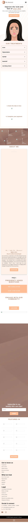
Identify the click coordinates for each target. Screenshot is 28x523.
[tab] (14, 287)
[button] (26, 2)
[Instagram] (5, 512)
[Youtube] (2, 512)
